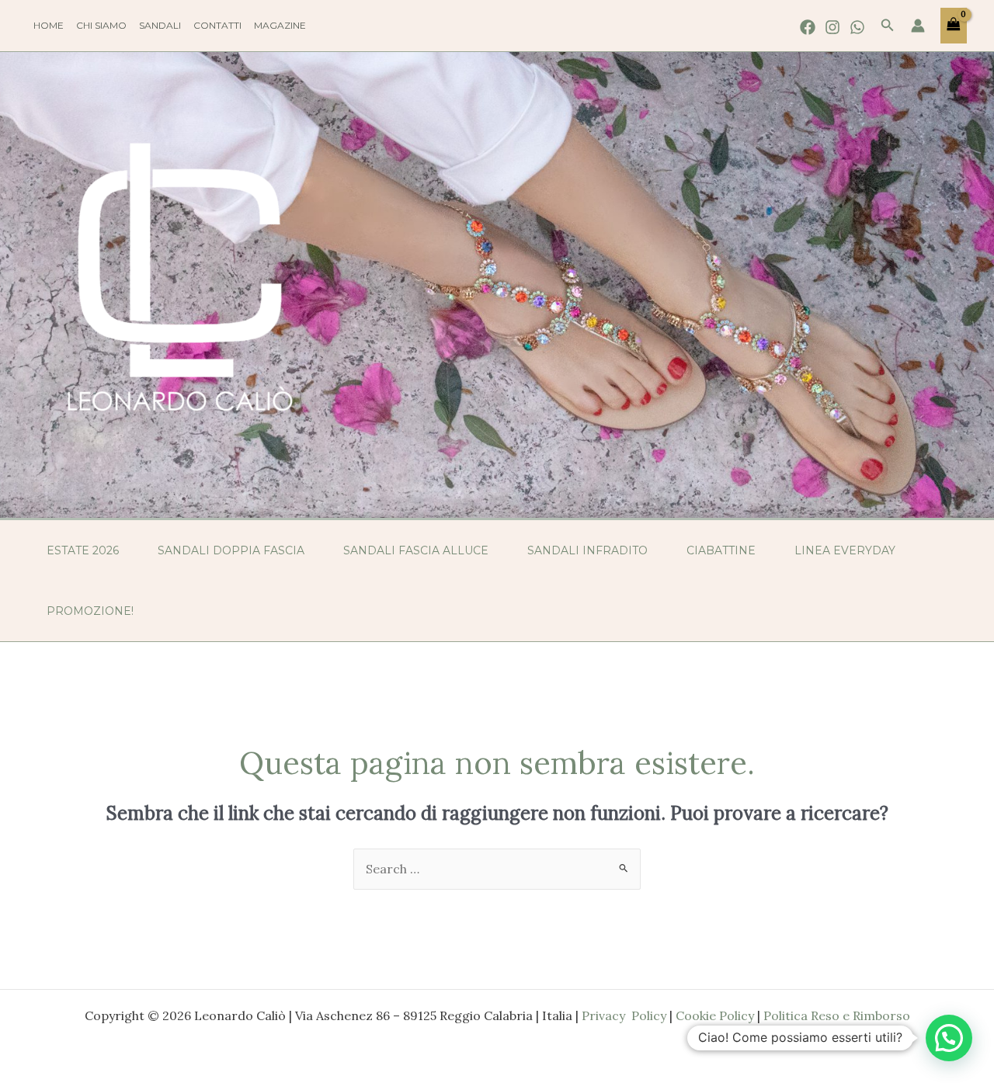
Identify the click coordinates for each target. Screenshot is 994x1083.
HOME (48, 25)
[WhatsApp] (857, 27)
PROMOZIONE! (90, 611)
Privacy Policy (624, 1015)
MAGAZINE (280, 25)
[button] (888, 26)
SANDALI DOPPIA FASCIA (231, 550)
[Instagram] (832, 27)
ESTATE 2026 (83, 550)
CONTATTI (217, 25)
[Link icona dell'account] (918, 26)
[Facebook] (807, 27)
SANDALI (160, 25)
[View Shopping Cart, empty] (953, 25)
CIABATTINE (721, 550)
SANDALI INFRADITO (587, 550)
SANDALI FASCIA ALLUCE (415, 550)
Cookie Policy (715, 1015)
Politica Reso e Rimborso (836, 1015)
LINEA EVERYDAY (844, 550)
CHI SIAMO (101, 25)
